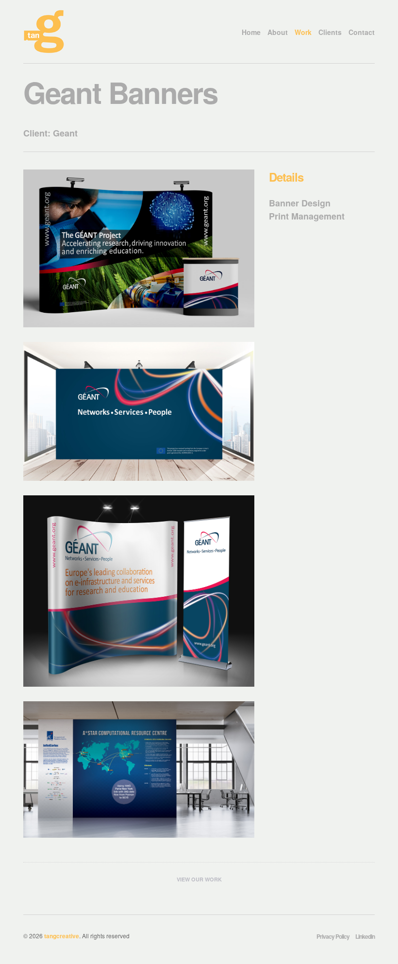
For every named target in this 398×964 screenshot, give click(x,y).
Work (303, 32)
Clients (330, 32)
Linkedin (365, 936)
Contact (361, 32)
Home (251, 32)
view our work (199, 879)
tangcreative (61, 935)
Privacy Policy (332, 936)
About (277, 32)
